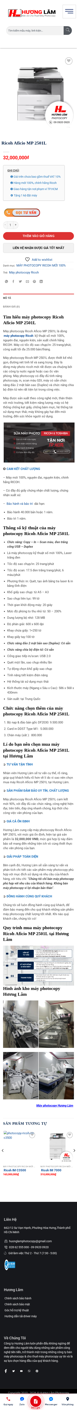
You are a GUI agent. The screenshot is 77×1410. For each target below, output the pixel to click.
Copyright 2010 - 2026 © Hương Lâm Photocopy (38, 1393)
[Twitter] (13, 1371)
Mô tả (7, 298)
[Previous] (3, 1159)
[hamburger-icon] (69, 11)
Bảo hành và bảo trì (20, 504)
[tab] (38, 298)
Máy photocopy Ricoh (24, 272)
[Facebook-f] (6, 1371)
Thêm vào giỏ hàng (39, 236)
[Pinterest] (37, 1371)
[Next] (74, 1159)
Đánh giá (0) (11, 306)
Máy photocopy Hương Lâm (54, 1105)
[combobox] (35, 30)
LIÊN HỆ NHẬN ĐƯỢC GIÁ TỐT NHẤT (38, 248)
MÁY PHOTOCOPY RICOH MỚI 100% (41, 265)
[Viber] (29, 1371)
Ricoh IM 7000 (51, 1170)
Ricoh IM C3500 (15, 1170)
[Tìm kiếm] (68, 30)
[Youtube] (21, 1371)
